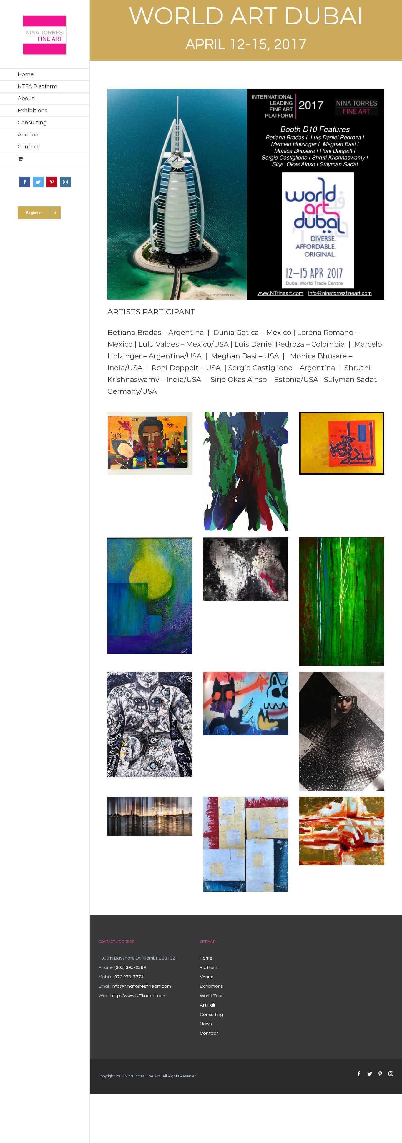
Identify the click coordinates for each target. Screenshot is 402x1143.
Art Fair (207, 1005)
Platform (209, 967)
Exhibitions (211, 986)
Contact (209, 1033)
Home (206, 958)
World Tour (211, 995)
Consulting (211, 1014)
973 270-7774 (129, 977)
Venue (207, 977)
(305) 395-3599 (130, 967)
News (206, 1024)
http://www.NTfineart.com (138, 995)
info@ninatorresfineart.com (141, 986)
